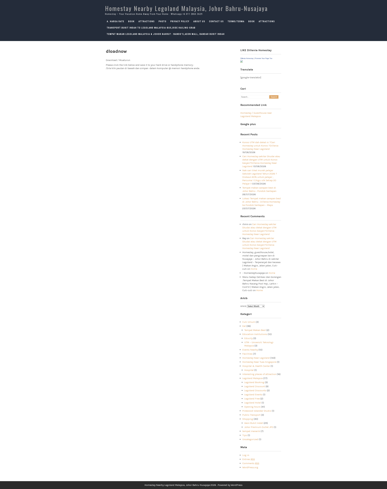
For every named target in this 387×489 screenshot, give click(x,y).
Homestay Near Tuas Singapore (259, 361)
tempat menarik (251, 431)
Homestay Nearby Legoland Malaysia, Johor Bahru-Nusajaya (186, 8)
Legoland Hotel (252, 402)
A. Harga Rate (115, 21)
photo (162, 21)
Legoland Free (252, 398)
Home (254, 268)
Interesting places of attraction (259, 374)
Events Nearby (250, 349)
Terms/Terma (236, 21)
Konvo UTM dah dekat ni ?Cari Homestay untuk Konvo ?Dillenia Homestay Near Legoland (260, 145)
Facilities (247, 353)
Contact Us (216, 21)
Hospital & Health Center (256, 366)
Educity (248, 338)
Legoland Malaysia (252, 378)
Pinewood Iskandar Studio (256, 410)
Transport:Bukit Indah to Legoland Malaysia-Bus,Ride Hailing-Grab (151, 28)
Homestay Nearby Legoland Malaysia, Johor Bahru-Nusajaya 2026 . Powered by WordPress (193, 485)
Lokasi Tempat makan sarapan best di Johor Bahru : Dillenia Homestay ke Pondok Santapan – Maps (261, 201)
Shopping (247, 419)
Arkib (243, 306)
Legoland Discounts (255, 390)
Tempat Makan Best (255, 330)
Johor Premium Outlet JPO (258, 427)
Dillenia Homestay (247, 58)
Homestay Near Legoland (256, 357)
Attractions (146, 21)
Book (131, 21)
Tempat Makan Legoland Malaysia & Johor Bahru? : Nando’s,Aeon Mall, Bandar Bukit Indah (166, 34)
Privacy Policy (179, 21)
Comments (250, 463)
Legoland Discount (254, 386)
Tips (244, 435)
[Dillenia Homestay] (241, 61)
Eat (244, 326)
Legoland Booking (254, 382)
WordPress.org (250, 467)
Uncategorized (250, 439)
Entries (248, 459)
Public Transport (251, 414)
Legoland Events (253, 394)
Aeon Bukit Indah (253, 423)
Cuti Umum (248, 322)
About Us (199, 21)
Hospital (249, 370)
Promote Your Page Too (263, 58)
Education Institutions (254, 334)
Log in (245, 455)
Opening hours (252, 406)
